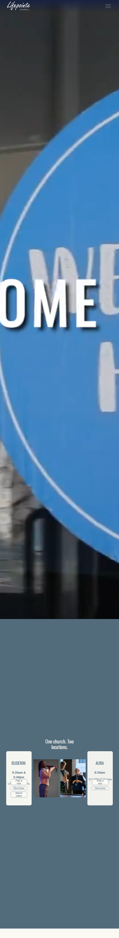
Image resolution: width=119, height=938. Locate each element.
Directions (18, 788)
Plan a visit (18, 782)
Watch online (18, 794)
